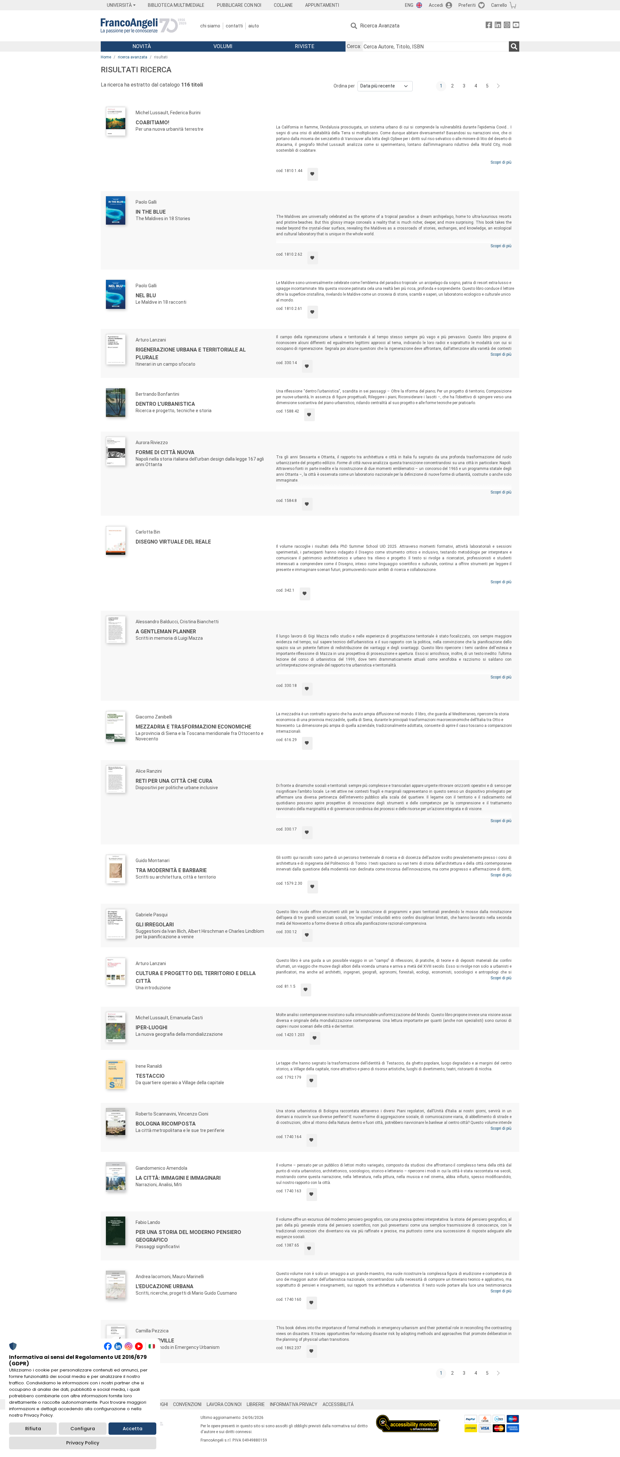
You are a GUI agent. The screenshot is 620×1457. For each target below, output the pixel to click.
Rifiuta (33, 1428)
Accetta (132, 1428)
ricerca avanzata (132, 57)
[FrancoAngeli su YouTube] (516, 26)
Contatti (234, 25)
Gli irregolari (155, 925)
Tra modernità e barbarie (171, 870)
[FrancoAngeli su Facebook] (489, 26)
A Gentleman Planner (166, 631)
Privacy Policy (82, 1443)
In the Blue (151, 212)
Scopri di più (501, 162)
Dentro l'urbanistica (165, 404)
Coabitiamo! (152, 122)
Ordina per (344, 85)
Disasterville (155, 1341)
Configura (82, 1428)
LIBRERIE (256, 1404)
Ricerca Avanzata (379, 26)
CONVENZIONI (187, 1404)
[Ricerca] (514, 46)
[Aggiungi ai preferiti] (312, 174)
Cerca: (354, 46)
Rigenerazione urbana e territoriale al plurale (191, 354)
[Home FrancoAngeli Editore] (143, 26)
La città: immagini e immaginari (178, 1178)
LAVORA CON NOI (224, 1404)
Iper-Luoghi (151, 1027)
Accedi (436, 5)
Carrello (499, 5)
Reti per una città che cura (174, 781)
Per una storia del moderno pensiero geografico (188, 1236)
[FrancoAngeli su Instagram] (507, 26)
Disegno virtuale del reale (173, 542)
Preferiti (467, 5)
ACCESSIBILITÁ (338, 1404)
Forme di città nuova (165, 452)
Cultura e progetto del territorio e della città (196, 977)
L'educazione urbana (164, 1286)
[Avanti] (498, 86)
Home (106, 57)
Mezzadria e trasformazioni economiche (193, 727)
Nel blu (146, 295)
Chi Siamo (210, 25)
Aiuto (253, 25)
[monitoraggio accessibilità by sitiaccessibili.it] (408, 1418)
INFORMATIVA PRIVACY (293, 1404)
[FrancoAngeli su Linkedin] (498, 26)
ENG (409, 5)
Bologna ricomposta (166, 1124)
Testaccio (150, 1076)
